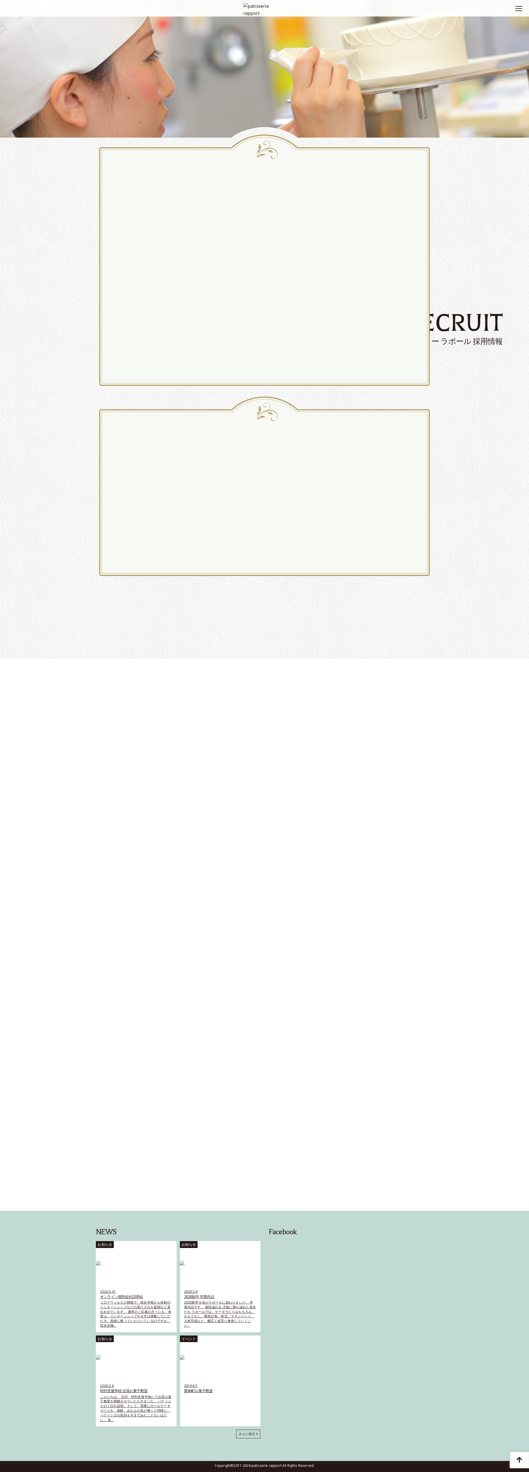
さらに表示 (247, 1434)
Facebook (282, 1232)
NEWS (106, 1232)
